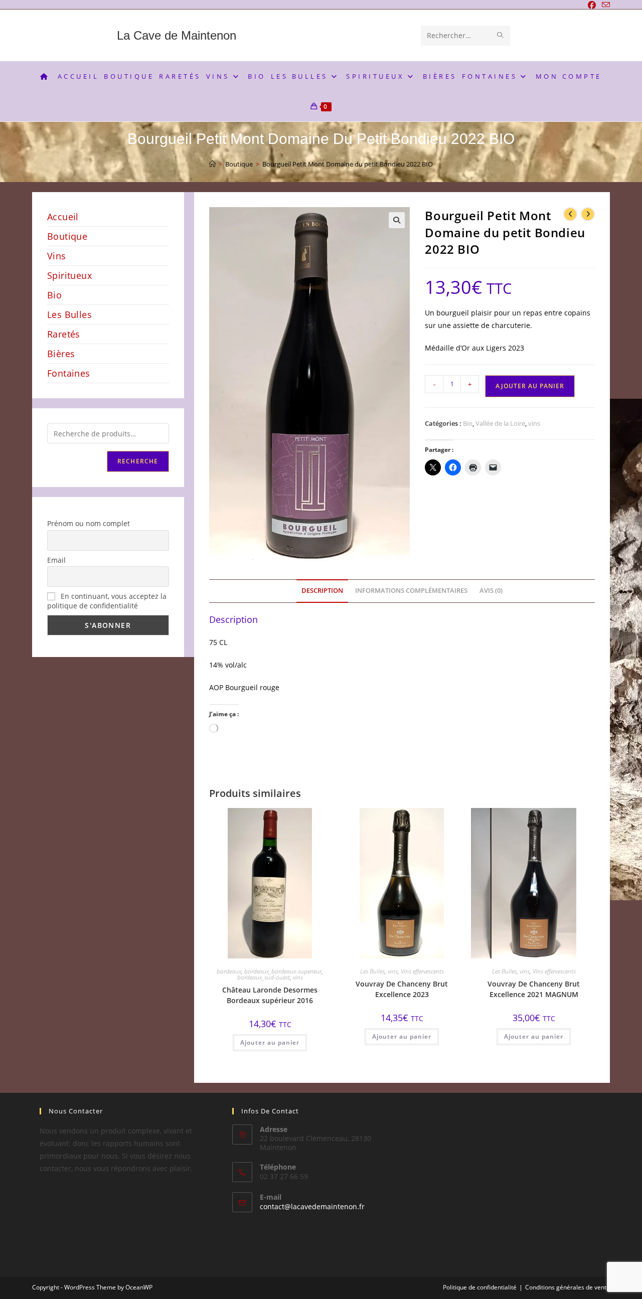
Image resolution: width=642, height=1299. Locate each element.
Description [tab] (322, 590)
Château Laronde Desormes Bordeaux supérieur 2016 (269, 995)
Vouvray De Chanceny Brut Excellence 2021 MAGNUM (534, 989)
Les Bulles (372, 971)
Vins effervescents (422, 971)
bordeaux (229, 971)
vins (534, 423)
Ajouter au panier (530, 386)
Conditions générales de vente (567, 1287)
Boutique (67, 236)
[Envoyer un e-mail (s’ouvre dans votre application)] (604, 5)
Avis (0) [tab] (491, 590)
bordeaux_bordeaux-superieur (283, 971)
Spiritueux (69, 275)
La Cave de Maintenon (176, 35)
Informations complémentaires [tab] (411, 590)
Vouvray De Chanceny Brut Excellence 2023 (402, 989)
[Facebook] (592, 5)
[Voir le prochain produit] (588, 214)
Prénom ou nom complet (88, 523)
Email (56, 560)
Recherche (137, 461)
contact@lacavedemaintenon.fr (312, 1206)
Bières (61, 354)
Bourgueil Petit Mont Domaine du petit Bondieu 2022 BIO (347, 164)
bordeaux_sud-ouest (263, 977)
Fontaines (68, 373)
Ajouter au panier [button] (269, 1042)
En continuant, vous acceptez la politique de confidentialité (107, 600)
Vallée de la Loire (500, 423)
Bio (467, 423)
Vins (56, 256)
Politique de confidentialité (480, 1287)
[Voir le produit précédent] (570, 214)
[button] (397, 220)
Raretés (63, 334)
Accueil (63, 217)
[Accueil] (212, 164)
